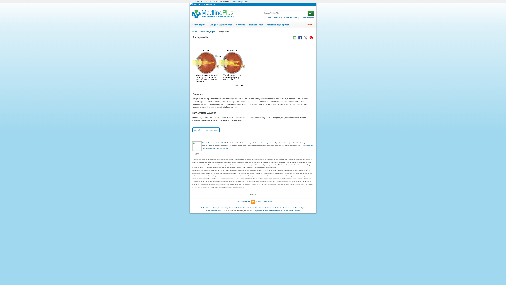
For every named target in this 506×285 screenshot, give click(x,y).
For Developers (300, 208)
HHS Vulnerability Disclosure (264, 208)
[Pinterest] (311, 38)
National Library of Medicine (204, 4)
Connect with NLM (264, 201)
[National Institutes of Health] (192, 4)
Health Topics (199, 25)
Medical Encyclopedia (278, 25)
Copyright (216, 208)
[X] (305, 38)
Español (310, 25)
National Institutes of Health (291, 211)
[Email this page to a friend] (294, 38)
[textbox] (285, 13)
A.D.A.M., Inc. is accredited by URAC (213, 143)
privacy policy (224, 148)
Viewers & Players (248, 208)
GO (310, 13)
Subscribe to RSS (242, 201)
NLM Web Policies (206, 208)
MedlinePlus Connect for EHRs (284, 208)
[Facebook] (300, 38)
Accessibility (224, 208)
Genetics (240, 25)
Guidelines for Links (235, 208)
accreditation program (263, 143)
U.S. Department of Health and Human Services (266, 211)
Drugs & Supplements (221, 25)
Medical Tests (256, 25)
